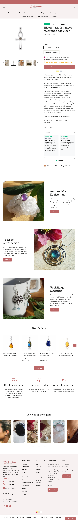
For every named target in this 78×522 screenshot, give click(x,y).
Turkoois (57, 47)
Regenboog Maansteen (51, 52)
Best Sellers (12, 13)
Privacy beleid (26, 469)
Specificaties (49, 127)
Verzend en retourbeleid (25, 473)
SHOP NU (54, 211)
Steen (46, 44)
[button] (74, 158)
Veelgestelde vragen (27, 482)
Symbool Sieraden (27, 16)
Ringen (43, 13)
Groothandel (25, 485)
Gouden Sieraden (24, 13)
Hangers (35, 13)
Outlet (54, 16)
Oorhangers (54, 13)
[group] (5, 431)
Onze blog (67, 476)
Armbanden (66, 13)
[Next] (74, 345)
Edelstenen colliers (42, 16)
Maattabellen (25, 477)
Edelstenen (25, 497)
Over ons (24, 491)
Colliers (38, 485)
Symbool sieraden (38, 481)
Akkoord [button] (70, 518)
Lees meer (6, 478)
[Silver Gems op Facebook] (7, 506)
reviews (47, 132)
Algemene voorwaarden (25, 465)
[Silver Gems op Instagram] (4, 506)
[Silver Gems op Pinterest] (10, 506)
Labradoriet (48, 47)
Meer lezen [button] (5, 519)
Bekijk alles (39, 368)
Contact (24, 494)
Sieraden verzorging (27, 479)
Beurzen (24, 488)
